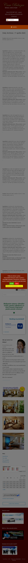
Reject (17, 283)
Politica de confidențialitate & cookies (14, 286)
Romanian (11, 20)
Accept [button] (11, 283)
